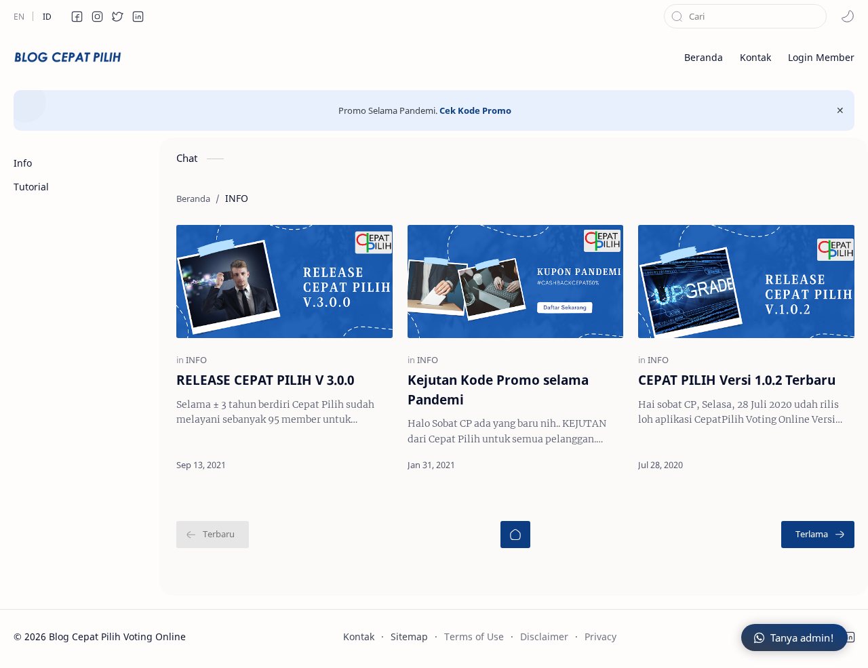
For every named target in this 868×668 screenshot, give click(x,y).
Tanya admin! (802, 637)
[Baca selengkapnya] (354, 465)
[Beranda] (515, 534)
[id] (47, 16)
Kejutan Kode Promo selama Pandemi (498, 390)
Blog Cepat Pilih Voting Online (117, 636)
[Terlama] (817, 534)
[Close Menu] (840, 110)
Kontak (358, 636)
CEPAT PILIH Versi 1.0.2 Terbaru (736, 380)
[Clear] (816, 16)
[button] (76, 16)
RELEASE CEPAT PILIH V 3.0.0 (265, 380)
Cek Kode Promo (475, 110)
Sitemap (409, 636)
